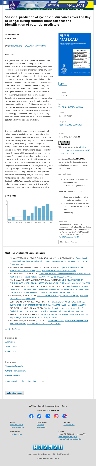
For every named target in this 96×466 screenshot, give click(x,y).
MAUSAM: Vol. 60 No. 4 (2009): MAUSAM (69, 305)
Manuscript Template (14, 366)
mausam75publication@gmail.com (70, 439)
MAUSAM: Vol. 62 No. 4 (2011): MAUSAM (66, 311)
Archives (16, 9)
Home (7, 9)
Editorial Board (11, 347)
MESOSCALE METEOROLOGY (70, 125)
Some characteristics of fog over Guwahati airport (58, 295)
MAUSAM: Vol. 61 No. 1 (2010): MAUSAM (59, 270)
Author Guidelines (13, 375)
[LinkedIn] (47, 418)
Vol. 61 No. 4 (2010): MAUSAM (33, 9)
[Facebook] (31, 418)
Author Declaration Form (15, 371)
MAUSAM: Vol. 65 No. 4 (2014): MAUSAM (73, 283)
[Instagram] (56, 418)
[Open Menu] (5, 2)
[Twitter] (39, 418)
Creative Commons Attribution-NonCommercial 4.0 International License (74, 150)
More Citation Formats (68, 242)
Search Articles (69, 425)
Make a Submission (14, 393)
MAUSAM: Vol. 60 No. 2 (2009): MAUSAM (43, 323)
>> (19, 329)
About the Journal (16, 425)
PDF (63, 84)
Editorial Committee (17, 427)
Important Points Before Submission (20, 381)
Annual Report (42, 427)
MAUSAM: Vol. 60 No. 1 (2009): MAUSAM (55, 277)
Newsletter (40, 425)
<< (6, 329)
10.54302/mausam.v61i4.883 (69, 237)
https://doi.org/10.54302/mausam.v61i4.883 (27, 46)
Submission (10, 342)
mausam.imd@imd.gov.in (67, 437)
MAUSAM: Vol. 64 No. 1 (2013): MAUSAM (57, 292)
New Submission (16, 434)
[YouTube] (64, 418)
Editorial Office (11, 351)
